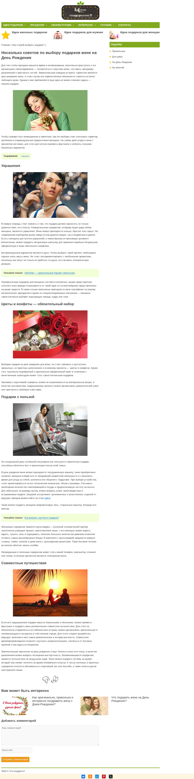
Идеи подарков (13, 25)
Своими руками (61, 25)
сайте (47, 498)
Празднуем (37, 25)
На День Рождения (122, 62)
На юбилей (118, 67)
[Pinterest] (104, 776)
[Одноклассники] (90, 776)
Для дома (117, 56)
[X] (111, 776)
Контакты (124, 25)
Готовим (105, 25)
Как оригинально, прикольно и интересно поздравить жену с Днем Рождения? (52, 701)
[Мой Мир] (97, 776)
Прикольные (118, 51)
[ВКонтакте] (83, 776)
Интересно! (85, 25)
